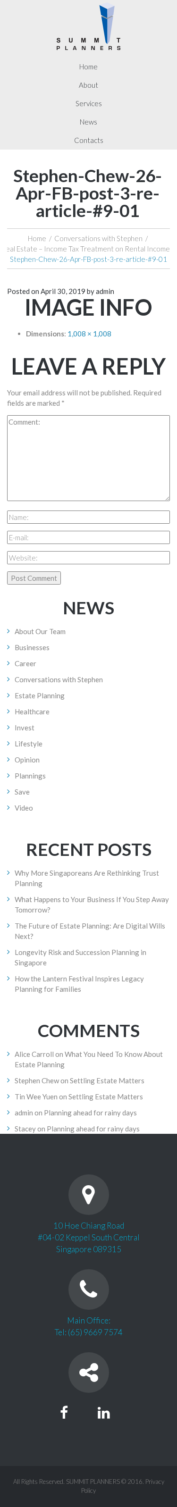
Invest (24, 727)
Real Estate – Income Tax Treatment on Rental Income (85, 248)
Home (88, 66)
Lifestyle (28, 743)
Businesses (32, 647)
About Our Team (40, 631)
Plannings (30, 775)
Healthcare (32, 711)
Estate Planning (40, 695)
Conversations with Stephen (98, 238)
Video (24, 808)
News (88, 121)
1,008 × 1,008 (89, 333)
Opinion (27, 759)
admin (105, 291)
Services (89, 103)
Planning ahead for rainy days (90, 1112)
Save (22, 791)
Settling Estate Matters (107, 1080)
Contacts (88, 140)
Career (25, 663)
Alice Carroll (34, 1054)
